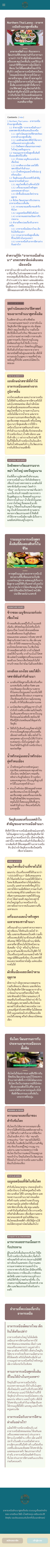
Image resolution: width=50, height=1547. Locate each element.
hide (21, 117)
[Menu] (3, 4)
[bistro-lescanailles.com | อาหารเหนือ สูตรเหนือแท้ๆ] (25, 5)
